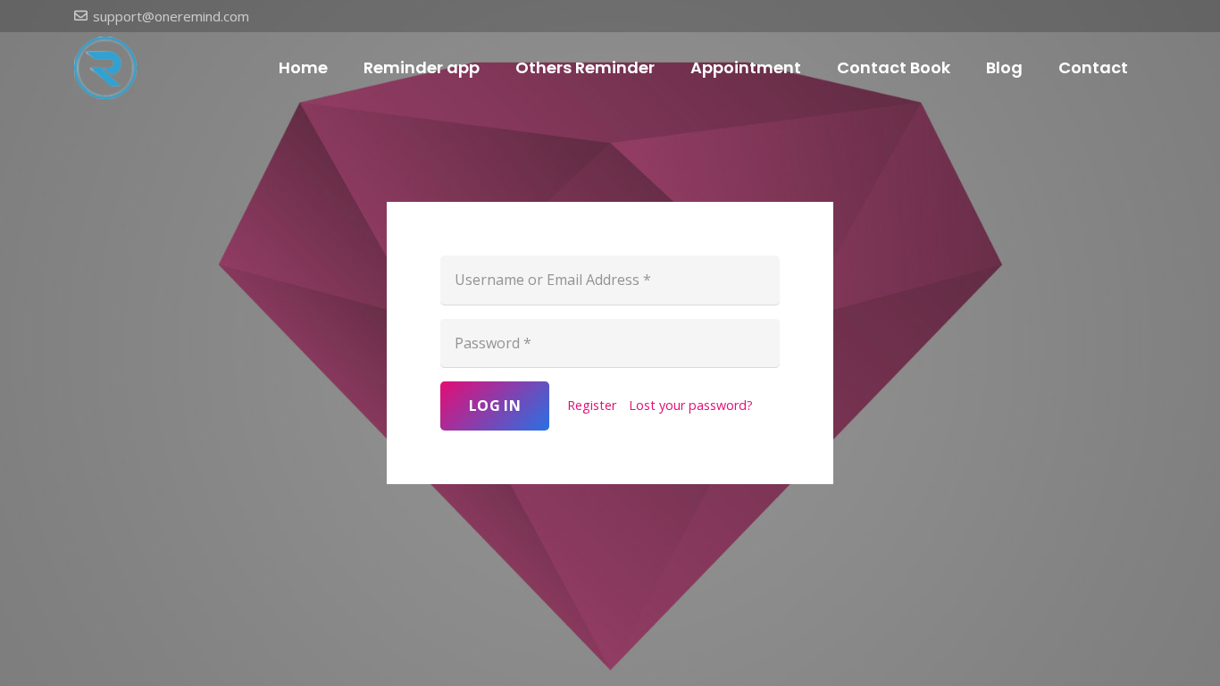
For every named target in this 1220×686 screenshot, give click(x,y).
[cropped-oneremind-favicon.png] (105, 68)
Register (591, 405)
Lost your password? (691, 405)
